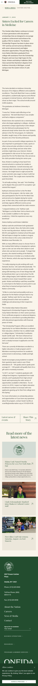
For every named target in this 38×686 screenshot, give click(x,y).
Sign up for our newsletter (11, 626)
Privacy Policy (7, 676)
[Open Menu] (2, 2)
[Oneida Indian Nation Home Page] (9, 2)
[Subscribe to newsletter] (30, 629)
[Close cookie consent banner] (34, 667)
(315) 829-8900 (14, 587)
